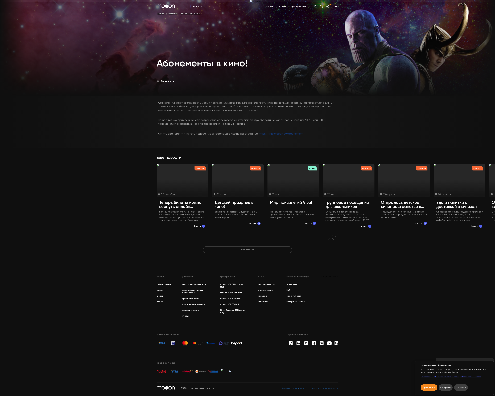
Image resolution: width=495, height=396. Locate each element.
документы (292, 284)
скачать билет (293, 296)
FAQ (288, 290)
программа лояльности (194, 284)
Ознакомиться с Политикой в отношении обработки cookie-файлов (451, 377)
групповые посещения (193, 304)
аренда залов (265, 290)
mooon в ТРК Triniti (229, 304)
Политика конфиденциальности (324, 388)
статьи (185, 316)
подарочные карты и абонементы (192, 291)
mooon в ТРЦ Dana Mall (232, 292)
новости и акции (190, 310)
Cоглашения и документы (293, 388)
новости (172, 14)
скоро (160, 290)
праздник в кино (190, 298)
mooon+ (161, 296)
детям (160, 301)
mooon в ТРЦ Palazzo (230, 298)
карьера (262, 296)
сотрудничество (266, 284)
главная (160, 14)
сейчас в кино (164, 284)
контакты (263, 301)
